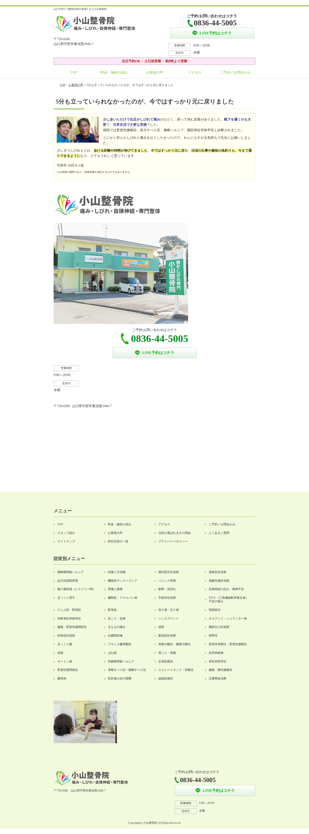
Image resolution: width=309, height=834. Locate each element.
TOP (73, 72)
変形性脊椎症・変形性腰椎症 (228, 644)
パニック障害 (167, 580)
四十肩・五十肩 (168, 610)
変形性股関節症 (67, 669)
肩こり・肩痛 (167, 652)
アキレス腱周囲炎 (119, 644)
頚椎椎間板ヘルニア (121, 661)
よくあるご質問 (219, 533)
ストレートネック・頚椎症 (176, 669)
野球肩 (112, 610)
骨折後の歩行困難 (119, 678)
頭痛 (60, 652)
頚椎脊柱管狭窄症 (69, 618)
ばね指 (112, 652)
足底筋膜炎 (165, 661)
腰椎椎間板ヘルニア (70, 572)
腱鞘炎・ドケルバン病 (122, 597)
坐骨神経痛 (216, 652)
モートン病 (64, 661)
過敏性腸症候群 (219, 580)
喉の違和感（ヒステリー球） (76, 589)
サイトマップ (66, 541)
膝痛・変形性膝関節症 (72, 627)
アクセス (195, 72)
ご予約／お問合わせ (235, 72)
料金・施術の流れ (114, 72)
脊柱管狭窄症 (217, 661)
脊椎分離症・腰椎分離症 (174, 644)
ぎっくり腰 (64, 644)
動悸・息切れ (167, 589)
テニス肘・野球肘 (69, 610)
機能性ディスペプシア (122, 580)
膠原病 (61, 678)
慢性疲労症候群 (168, 572)
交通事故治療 (217, 678)
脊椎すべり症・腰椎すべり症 (127, 669)
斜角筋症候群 (66, 635)
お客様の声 (154, 72)
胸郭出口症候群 (219, 627)
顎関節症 (215, 610)
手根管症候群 (167, 597)
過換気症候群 (217, 572)
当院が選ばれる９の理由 (174, 533)
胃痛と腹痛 (115, 589)
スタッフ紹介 (66, 533)
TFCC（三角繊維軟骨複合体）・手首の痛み (230, 599)
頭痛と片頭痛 (116, 572)
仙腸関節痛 (115, 635)
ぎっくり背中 (66, 597)
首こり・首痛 (116, 618)
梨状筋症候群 (167, 635)
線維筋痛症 (165, 678)
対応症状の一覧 (118, 541)
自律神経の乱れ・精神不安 (226, 589)
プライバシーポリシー (173, 541)
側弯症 (213, 635)
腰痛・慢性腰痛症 (220, 669)
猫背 (161, 627)
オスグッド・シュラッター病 (228, 618)
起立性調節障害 (67, 580)
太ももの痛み (116, 627)
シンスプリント (168, 618)
